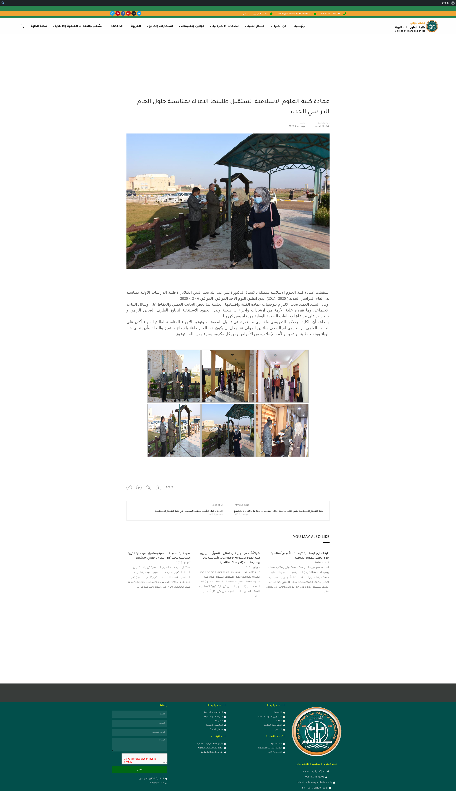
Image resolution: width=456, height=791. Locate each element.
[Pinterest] (117, 13)
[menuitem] (453, 3)
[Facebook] (158, 487)
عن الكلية (279, 26)
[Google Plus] (148, 487)
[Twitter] (139, 13)
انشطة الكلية (322, 126)
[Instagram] (133, 13)
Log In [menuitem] (445, 2)
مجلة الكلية (39, 26)
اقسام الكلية (256, 26)
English (117, 26)
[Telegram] (112, 13)
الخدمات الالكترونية (225, 26)
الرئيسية (300, 26)
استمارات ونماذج (161, 26)
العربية (136, 26)
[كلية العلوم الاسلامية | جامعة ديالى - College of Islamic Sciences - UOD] (416, 26)
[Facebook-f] (123, 13)
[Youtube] (128, 13)
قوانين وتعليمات (192, 26)
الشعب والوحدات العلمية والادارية (79, 26)
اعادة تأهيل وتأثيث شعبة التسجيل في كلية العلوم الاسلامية (189, 511)
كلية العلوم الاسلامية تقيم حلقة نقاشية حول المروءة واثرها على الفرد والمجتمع (278, 511)
